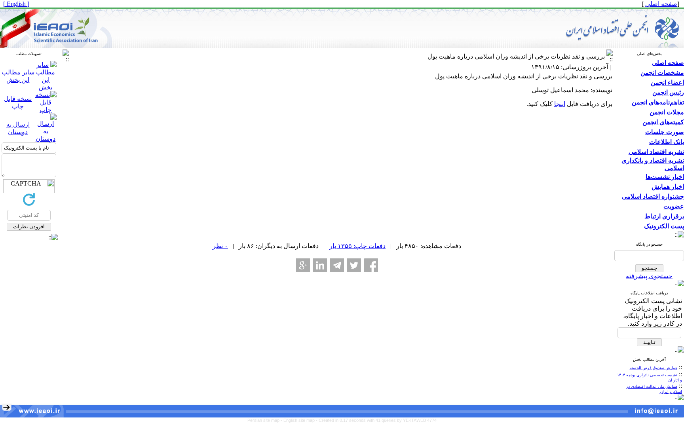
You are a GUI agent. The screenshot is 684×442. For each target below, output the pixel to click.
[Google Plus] (303, 265)
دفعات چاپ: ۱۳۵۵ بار (357, 246)
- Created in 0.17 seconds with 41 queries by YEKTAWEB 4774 (376, 420)
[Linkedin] (320, 265)
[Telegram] (337, 265)
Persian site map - (265, 420)
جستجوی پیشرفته (649, 276)
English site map (299, 420)
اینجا (559, 104)
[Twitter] (354, 265)
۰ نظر (220, 246)
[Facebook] (371, 265)
